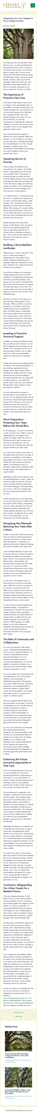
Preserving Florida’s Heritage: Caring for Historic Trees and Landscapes (17, 1055)
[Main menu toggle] (33, 5)
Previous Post (18, 1012)
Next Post (18, 1016)
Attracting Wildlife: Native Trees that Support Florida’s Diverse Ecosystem (18, 1092)
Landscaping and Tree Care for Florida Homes (18, 1060)
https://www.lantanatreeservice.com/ (15, 998)
